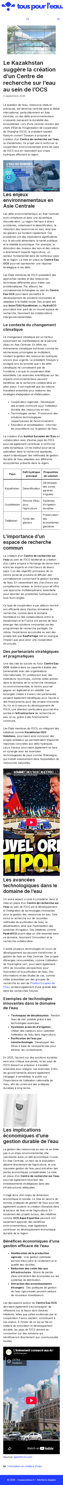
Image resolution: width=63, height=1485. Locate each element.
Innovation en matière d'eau (24, 1466)
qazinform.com (23, 1457)
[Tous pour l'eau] (32, 6)
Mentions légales (46, 1479)
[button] (28, 19)
